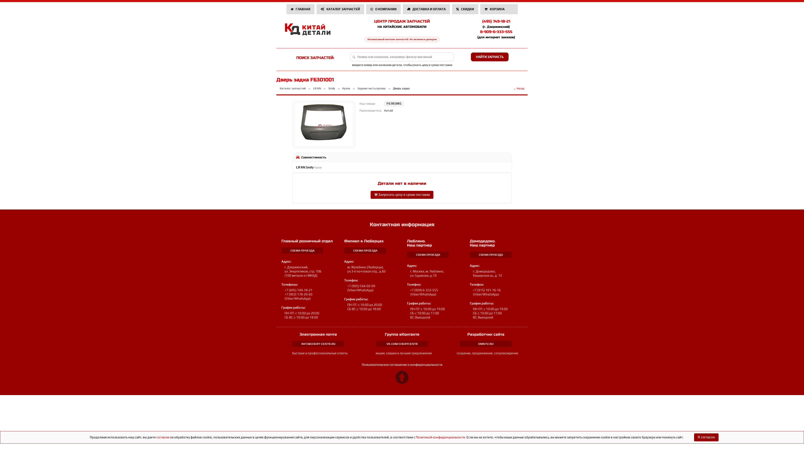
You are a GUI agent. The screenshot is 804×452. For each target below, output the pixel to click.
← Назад (518, 88)
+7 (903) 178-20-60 (298, 294)
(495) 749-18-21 (496, 21)
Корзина (497, 9)
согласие (162, 437)
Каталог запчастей (343, 9)
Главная (302, 9)
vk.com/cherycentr (402, 343)
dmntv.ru (485, 343)
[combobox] (402, 57)
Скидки (467, 9)
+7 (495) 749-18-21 (298, 290)
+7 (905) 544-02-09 (361, 286)
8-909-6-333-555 (496, 32)
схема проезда (302, 250)
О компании (386, 9)
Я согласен (706, 437)
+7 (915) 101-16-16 (487, 290)
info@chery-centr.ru (318, 343)
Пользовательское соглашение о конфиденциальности (402, 364)
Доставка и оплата (429, 9)
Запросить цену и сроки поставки (403, 194)
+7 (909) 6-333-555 (424, 290)
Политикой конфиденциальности (440, 437)
